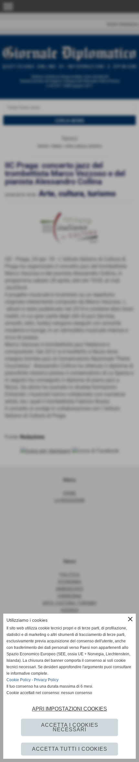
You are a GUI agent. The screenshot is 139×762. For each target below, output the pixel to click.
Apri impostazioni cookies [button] (69, 709)
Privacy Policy (46, 680)
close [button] (130, 619)
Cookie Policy (18, 680)
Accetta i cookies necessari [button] (69, 727)
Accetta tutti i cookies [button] (69, 749)
